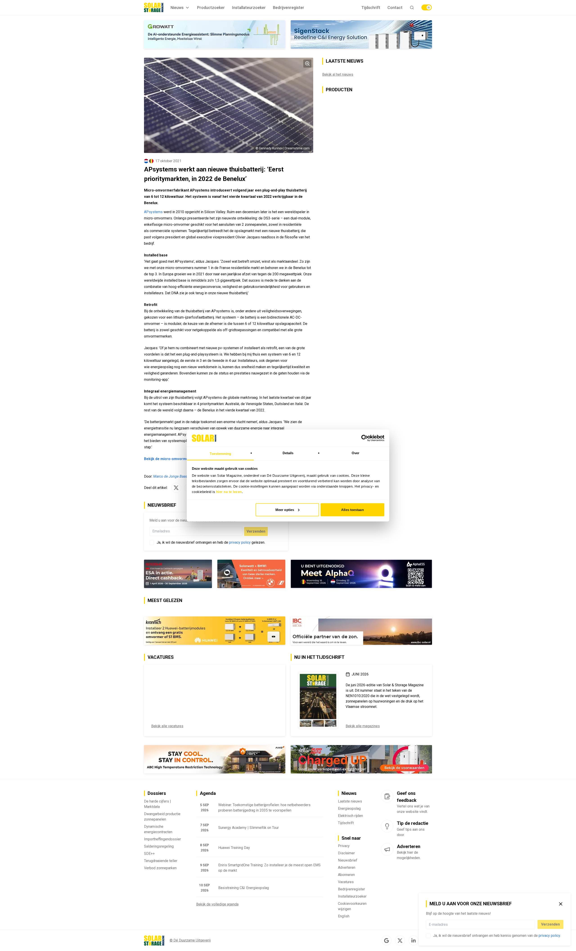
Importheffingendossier (162, 839)
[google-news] (387, 940)
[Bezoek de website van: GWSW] (178, 574)
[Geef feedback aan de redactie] (387, 796)
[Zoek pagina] (412, 7)
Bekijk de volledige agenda (217, 904)
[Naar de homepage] (153, 7)
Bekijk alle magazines (363, 726)
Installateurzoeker (249, 7)
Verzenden (550, 924)
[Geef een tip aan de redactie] (387, 826)
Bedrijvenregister (288, 7)
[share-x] (176, 488)
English (343, 916)
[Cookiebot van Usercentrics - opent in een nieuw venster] (364, 438)
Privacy (344, 846)
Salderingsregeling (159, 846)
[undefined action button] (533, 924)
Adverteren (346, 867)
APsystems (153, 212)
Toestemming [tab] (220, 454)
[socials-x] (400, 940)
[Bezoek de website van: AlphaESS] (361, 574)
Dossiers (157, 793)
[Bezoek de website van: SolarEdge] (361, 759)
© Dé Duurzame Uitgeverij (190, 940)
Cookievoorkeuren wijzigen (352, 906)
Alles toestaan (352, 509)
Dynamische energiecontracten (158, 829)
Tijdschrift (370, 7)
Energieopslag (349, 808)
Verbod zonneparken (160, 868)
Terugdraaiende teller (160, 861)
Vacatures (346, 882)
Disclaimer (346, 853)
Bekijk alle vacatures (167, 726)
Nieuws (177, 7)
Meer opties (284, 509)
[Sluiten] (560, 904)
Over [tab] (355, 453)
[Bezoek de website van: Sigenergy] (361, 34)
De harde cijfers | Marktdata (157, 804)
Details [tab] (288, 453)
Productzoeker (211, 7)
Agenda (208, 793)
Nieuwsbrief (347, 860)
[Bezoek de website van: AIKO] (214, 759)
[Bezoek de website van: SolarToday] (214, 630)
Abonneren (346, 875)
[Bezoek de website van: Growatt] (214, 34)
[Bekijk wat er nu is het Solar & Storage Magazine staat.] (318, 700)
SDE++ (149, 853)
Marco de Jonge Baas (170, 476)
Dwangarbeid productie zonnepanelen (162, 816)
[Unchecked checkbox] (428, 935)
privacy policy (549, 935)
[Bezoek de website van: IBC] (361, 630)
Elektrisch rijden (350, 816)
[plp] (426, 7)
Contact (395, 7)
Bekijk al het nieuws (337, 74)
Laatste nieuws (350, 801)
